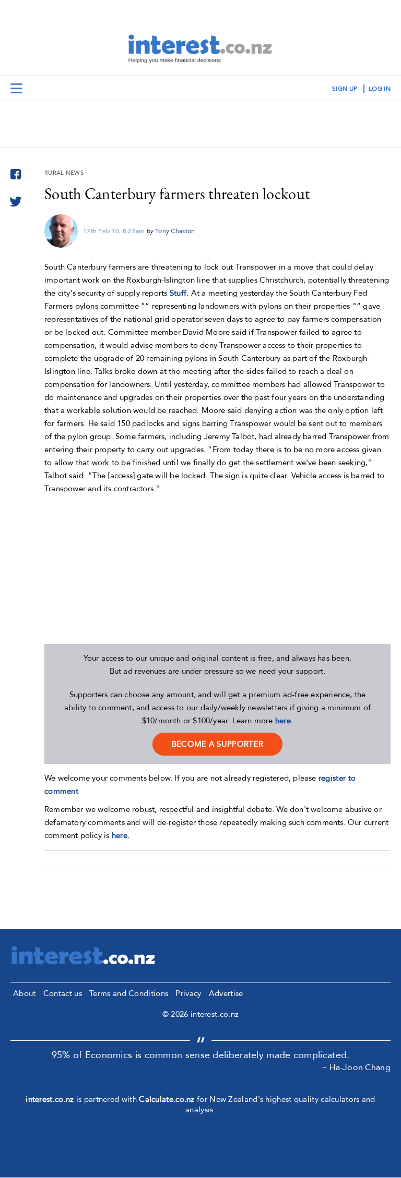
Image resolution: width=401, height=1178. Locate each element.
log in (380, 88)
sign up (344, 88)
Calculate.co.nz (167, 1099)
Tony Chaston (175, 231)
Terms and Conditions (128, 993)
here (283, 720)
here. (121, 835)
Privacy (188, 993)
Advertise (226, 993)
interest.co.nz (50, 1099)
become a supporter (217, 744)
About (24, 993)
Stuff (178, 293)
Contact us (62, 993)
